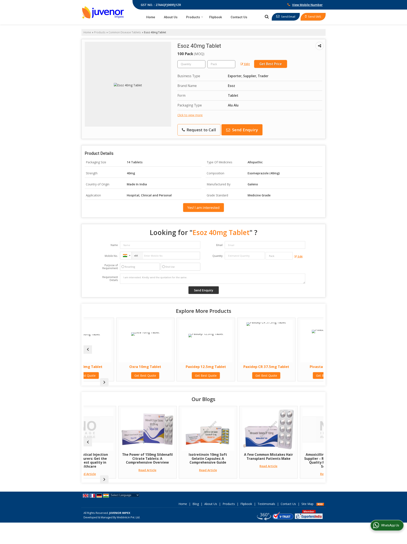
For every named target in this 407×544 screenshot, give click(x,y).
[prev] (88, 349)
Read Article (117, 470)
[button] (307, 5)
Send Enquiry (244, 129)
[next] (104, 382)
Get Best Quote (116, 375)
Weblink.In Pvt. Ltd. (128, 517)
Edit (246, 64)
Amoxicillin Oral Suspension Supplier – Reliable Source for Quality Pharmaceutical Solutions (298, 460)
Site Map (307, 504)
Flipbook (215, 17)
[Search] (267, 16)
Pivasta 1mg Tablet (298, 366)
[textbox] (221, 64)
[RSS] (320, 504)
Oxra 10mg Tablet (116, 366)
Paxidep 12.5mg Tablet (177, 366)
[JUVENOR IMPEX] (102, 12)
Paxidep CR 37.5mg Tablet (237, 366)
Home (150, 17)
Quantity (217, 256)
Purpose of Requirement (110, 267)
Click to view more (190, 115)
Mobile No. (111, 256)
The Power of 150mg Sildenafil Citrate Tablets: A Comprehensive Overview (116, 458)
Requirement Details (110, 279)
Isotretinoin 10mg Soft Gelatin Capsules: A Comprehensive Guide (177, 458)
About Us (170, 17)
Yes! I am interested (203, 207)
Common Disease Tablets (125, 32)
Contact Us (239, 17)
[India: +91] (126, 255)
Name (114, 245)
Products (193, 17)
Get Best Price (270, 64)
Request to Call (200, 129)
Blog (195, 504)
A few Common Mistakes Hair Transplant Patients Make (237, 456)
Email (219, 245)
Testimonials (266, 504)
